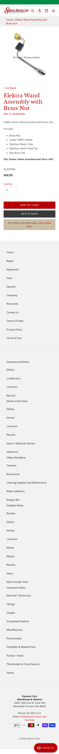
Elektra (10, 369)
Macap (10, 547)
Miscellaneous (14, 629)
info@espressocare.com (33, 716)
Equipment (13, 269)
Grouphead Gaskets (18, 621)
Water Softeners (16, 491)
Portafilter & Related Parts (21, 646)
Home (9, 19)
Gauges (11, 612)
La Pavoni (12, 386)
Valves (10, 672)
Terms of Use (14, 338)
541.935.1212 (33, 713)
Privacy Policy (14, 329)
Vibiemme (12, 451)
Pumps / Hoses (15, 655)
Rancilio (11, 395)
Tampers (11, 465)
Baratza (11, 513)
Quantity (8, 183)
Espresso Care (33, 738)
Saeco (10, 573)
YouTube (29, 719)
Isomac (11, 417)
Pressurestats (14, 638)
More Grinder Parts (17, 581)
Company (12, 295)
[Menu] (53, 10)
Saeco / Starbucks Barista (21, 443)
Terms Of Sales (15, 320)
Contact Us (13, 312)
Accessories (13, 474)
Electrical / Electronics (19, 595)
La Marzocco (14, 378)
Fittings (11, 604)
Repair (10, 260)
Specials (11, 286)
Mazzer (11, 556)
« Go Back (10, 88)
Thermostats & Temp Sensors (23, 664)
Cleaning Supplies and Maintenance (26, 482)
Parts (9, 278)
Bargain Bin (13, 499)
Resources (12, 303)
